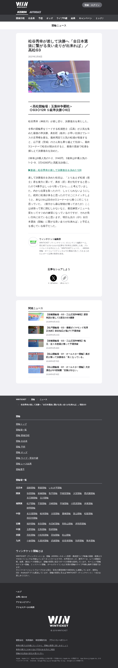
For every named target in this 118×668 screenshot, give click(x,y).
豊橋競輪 (66, 513)
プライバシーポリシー (58, 640)
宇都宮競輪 (65, 493)
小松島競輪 (43, 535)
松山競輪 (66, 535)
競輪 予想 (20, 446)
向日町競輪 (54, 523)
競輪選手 (20, 469)
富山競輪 (77, 513)
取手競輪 (53, 493)
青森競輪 (42, 487)
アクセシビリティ (23, 602)
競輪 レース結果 (24, 463)
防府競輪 (53, 529)
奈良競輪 (42, 523)
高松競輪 (31, 535)
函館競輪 (31, 487)
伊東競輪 (88, 503)
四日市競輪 (32, 518)
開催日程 (20, 18)
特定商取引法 (41, 640)
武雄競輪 (55, 540)
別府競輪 (79, 540)
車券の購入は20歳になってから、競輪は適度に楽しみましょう (42, 645)
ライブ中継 (62, 18)
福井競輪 (31, 523)
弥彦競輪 (31, 493)
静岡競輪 (31, 508)
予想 (40, 18)
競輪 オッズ (21, 452)
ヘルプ (19, 591)
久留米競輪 (43, 540)
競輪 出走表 (21, 441)
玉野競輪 (31, 529)
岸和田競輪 (80, 523)
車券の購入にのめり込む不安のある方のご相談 (35, 649)
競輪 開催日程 (23, 435)
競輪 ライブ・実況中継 (27, 458)
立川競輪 (44, 497)
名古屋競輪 (32, 513)
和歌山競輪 (67, 523)
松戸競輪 (31, 503)
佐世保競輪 (67, 540)
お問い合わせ (21, 597)
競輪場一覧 (21, 429)
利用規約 (29, 640)
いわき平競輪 (55, 487)
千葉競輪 (42, 503)
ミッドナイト (102, 18)
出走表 (31, 18)
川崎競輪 (53, 503)
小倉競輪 (31, 540)
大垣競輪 (55, 513)
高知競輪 (55, 535)
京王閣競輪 (32, 497)
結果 (73, 18)
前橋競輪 (42, 493)
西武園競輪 (89, 493)
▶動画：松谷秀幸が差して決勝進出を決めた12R (54, 170)
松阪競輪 (88, 513)
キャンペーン (85, 18)
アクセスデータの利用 (25, 607)
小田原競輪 (76, 503)
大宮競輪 (77, 493)
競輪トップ (21, 424)
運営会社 (19, 640)
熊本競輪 (90, 540)
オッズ (49, 18)
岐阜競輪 (44, 513)
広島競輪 (42, 529)
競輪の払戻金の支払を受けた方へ (30, 653)
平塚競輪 (64, 503)
